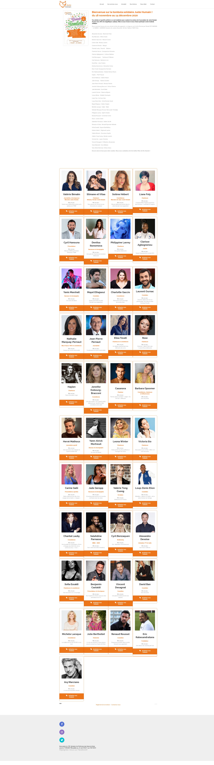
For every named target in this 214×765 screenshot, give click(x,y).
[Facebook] (62, 724)
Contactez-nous (115, 705)
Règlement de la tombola (103, 705)
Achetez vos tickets (72, 211)
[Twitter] (62, 740)
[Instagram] (62, 732)
